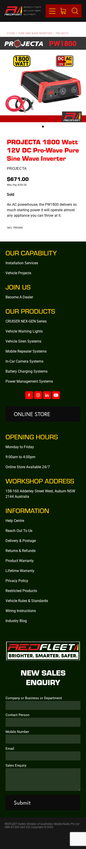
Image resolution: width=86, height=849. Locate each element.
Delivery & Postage (21, 540)
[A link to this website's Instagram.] (38, 395)
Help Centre (15, 520)
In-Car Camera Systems (24, 361)
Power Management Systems (29, 381)
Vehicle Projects (18, 272)
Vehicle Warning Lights (24, 331)
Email (10, 748)
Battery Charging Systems (26, 371)
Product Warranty (20, 560)
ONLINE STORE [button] (32, 414)
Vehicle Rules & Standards (27, 600)
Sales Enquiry (16, 765)
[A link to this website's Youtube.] (56, 395)
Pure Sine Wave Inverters (35, 33)
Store (11, 33)
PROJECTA (62, 33)
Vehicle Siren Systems (23, 341)
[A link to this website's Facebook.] (29, 395)
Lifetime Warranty (20, 570)
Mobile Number (17, 731)
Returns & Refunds (21, 550)
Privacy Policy (17, 580)
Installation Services (22, 262)
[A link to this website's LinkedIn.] (47, 395)
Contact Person (17, 715)
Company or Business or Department (34, 698)
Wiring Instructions (21, 610)
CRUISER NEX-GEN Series (26, 321)
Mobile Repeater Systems (26, 351)
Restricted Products (21, 590)
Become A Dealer (19, 297)
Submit (22, 802)
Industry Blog (16, 620)
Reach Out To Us (19, 530)
